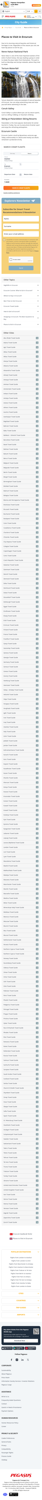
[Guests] (21, 182)
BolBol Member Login (31, 16)
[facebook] (13, 1359)
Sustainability (6, 1370)
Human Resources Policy (10, 1423)
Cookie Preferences (8, 1438)
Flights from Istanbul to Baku (21, 1283)
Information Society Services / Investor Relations (18, 1381)
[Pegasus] (10, 16)
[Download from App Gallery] (30, 1348)
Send (21, 268)
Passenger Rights (7, 1453)
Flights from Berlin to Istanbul (21, 1273)
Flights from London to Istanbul (21, 1258)
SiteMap (4, 1460)
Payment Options (7, 1411)
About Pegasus (7, 1374)
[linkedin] (24, 1359)
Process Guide (6, 1456)
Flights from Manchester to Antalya (21, 1264)
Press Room (5, 1377)
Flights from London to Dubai (21, 1286)
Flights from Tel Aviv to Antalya (21, 1280)
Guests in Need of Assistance (11, 1407)
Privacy (4, 1445)
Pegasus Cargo (7, 1385)
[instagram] (18, 1359)
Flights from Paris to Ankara (21, 1277)
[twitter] (29, 1359)
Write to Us (5, 1397)
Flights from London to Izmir (21, 1261)
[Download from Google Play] (19, 1348)
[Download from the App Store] (7, 1348)
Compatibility (6, 1449)
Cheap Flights (8, 27)
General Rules (6, 1442)
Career (4, 1426)
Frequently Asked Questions (11, 1400)
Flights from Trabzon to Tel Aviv (21, 1270)
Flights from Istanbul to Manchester (21, 1267)
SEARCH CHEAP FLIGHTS (21, 188)
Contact (4, 1404)
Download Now (19, 1341)
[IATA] (5, 1494)
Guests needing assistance (11, 193)
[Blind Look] (13, 1494)
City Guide (18, 27)
